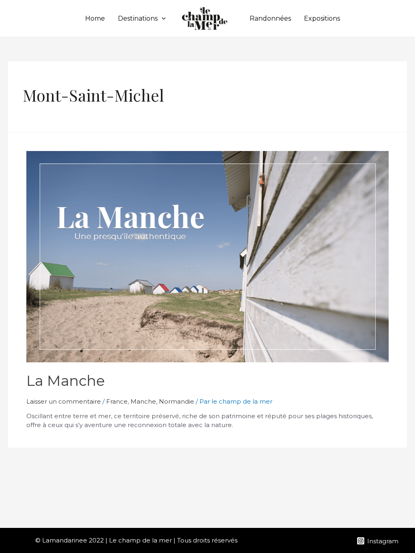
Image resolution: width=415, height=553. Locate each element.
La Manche (65, 380)
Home (95, 18)
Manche (143, 401)
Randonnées (270, 18)
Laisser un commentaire (63, 401)
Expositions (322, 18)
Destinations (138, 18)
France (117, 401)
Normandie (176, 401)
